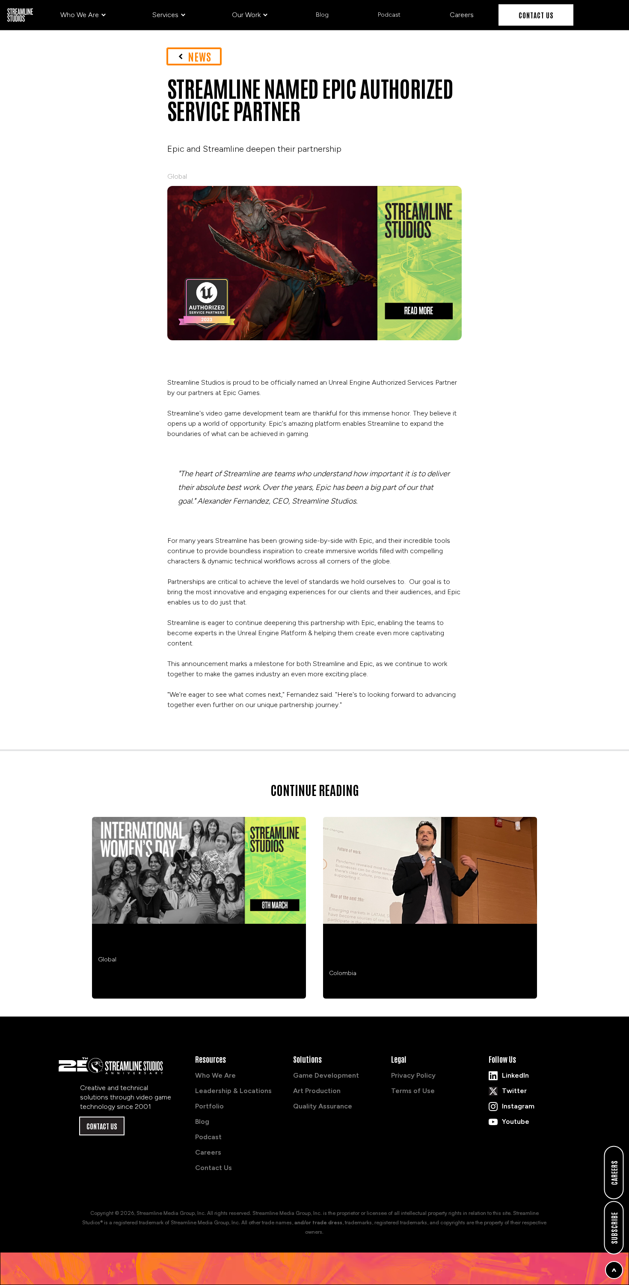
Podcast (208, 1137)
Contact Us (536, 15)
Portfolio (209, 1106)
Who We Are (215, 1075)
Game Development (326, 1075)
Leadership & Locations (233, 1091)
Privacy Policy (413, 1075)
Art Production (317, 1091)
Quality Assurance (322, 1106)
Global (177, 176)
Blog (202, 1121)
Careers (208, 1152)
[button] (83, 15)
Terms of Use (413, 1091)
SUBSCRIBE (614, 1228)
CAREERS (614, 1172)
